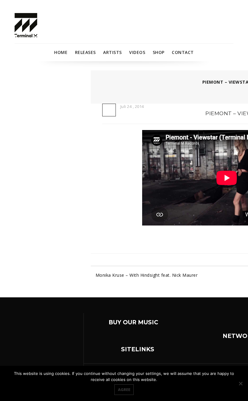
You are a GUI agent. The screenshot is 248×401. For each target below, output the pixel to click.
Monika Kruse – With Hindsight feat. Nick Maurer (146, 275)
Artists (112, 52)
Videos (137, 52)
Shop (159, 52)
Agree (124, 389)
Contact (183, 52)
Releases (85, 52)
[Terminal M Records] (26, 25)
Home (60, 52)
